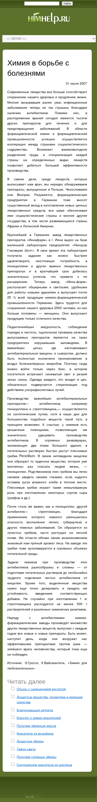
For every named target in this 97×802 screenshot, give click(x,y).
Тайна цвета (26, 749)
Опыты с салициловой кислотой (41, 688)
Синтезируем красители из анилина (44, 764)
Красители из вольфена (35, 733)
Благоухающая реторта (35, 710)
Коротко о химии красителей (39, 717)
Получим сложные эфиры (36, 756)
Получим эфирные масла (36, 725)
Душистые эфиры (30, 741)
